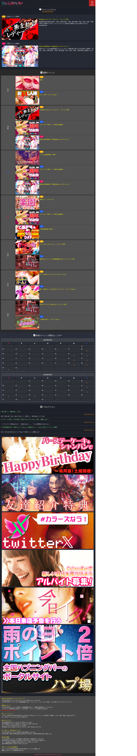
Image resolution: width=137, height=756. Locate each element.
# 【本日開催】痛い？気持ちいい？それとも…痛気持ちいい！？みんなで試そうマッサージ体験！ (29, 427)
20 (5, 396)
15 (84, 354)
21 (71, 359)
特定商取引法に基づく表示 (8, 710)
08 (84, 350)
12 (84, 386)
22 (84, 359)
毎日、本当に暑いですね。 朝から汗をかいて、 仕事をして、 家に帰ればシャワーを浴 (22, 416)
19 (84, 391)
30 (5, 368)
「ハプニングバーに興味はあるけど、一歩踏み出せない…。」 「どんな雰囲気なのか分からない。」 (26, 424)
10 (18, 354)
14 (71, 354)
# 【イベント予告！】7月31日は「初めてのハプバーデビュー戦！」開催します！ (25, 419)
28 (71, 364)
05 (84, 381)
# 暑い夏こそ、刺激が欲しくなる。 (11, 411)
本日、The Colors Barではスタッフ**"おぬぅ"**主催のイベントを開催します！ (20, 432)
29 (84, 364)
